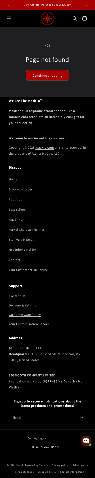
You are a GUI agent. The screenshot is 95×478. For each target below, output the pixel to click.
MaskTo (20, 464)
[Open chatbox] (86, 441)
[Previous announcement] (8, 5)
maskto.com (44, 147)
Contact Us (17, 296)
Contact (14, 260)
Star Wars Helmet (21, 240)
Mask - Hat (16, 220)
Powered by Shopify (36, 464)
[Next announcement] (87, 5)
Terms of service (24, 471)
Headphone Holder (22, 250)
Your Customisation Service (28, 270)
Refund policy (80, 465)
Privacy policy (60, 465)
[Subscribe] (81, 418)
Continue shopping (48, 75)
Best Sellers (17, 210)
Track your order (20, 189)
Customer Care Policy (25, 314)
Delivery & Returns (22, 305)
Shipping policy (47, 471)
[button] (9, 18)
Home (13, 179)
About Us (15, 199)
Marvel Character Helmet (26, 230)
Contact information (72, 471)
